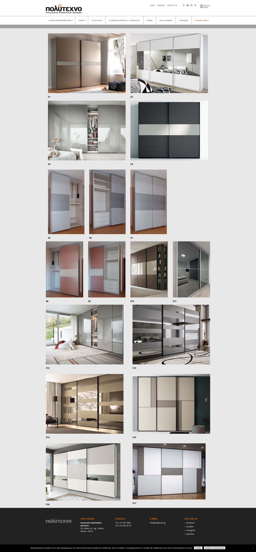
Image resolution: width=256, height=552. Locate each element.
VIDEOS (82, 20)
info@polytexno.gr (158, 522)
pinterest (190, 534)
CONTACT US (172, 6)
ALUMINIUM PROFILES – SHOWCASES (124, 20)
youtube (189, 526)
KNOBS (150, 20)
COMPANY (161, 6)
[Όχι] (252, 548)
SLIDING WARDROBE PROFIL (60, 20)
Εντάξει (198, 548)
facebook (190, 522)
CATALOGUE (96, 20)
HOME (152, 6)
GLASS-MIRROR (165, 20)
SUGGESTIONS (201, 20)
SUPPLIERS (183, 20)
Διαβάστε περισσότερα (214, 548)
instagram (190, 530)
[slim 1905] (87, 63)
